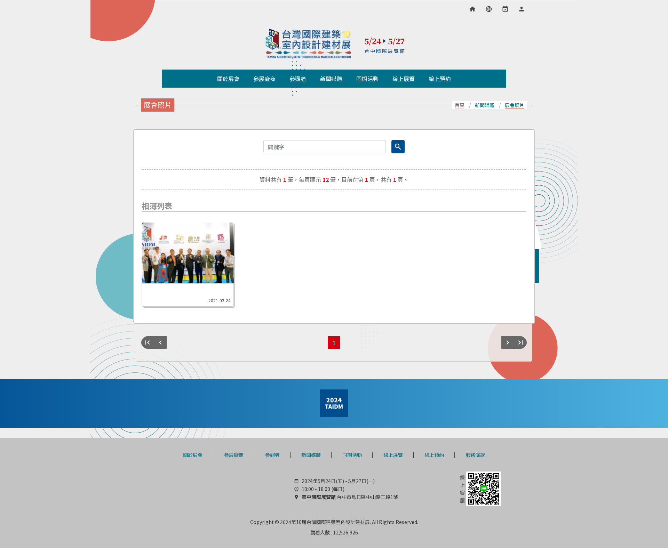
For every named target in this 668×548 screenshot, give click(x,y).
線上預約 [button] (440, 78)
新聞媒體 (311, 454)
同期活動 (352, 454)
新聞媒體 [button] (331, 78)
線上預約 (434, 454)
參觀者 (272, 454)
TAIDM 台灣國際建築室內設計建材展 (308, 43)
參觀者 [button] (297, 78)
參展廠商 (234, 454)
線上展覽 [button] (403, 78)
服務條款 (475, 454)
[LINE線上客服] (480, 488)
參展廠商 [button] (264, 78)
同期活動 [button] (367, 78)
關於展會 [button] (228, 78)
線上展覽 (393, 454)
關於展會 (192, 454)
